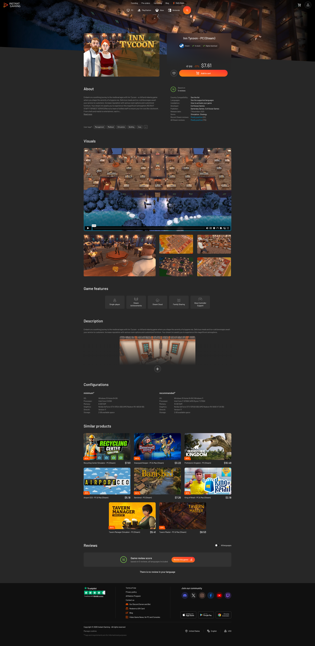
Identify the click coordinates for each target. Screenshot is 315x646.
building (131, 127)
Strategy (203, 114)
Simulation (195, 114)
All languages (226, 545)
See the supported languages (202, 100)
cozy (139, 127)
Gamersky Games (197, 109)
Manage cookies (90, 631)
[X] (193, 595)
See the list (195, 97)
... (145, 127)
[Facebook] (210, 595)
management (99, 127)
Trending (134, 3)
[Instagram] (202, 595)
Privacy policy (131, 592)
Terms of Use (131, 588)
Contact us (130, 600)
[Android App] (206, 614)
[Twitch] (228, 595)
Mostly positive (197, 117)
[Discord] (184, 595)
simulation (121, 127)
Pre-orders (146, 3)
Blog (167, 3)
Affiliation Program (133, 596)
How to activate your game (201, 103)
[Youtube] (219, 595)
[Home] (12, 5)
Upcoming (158, 3)
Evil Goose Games (198, 106)
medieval (111, 127)
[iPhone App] (188, 614)
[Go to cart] (299, 5)
